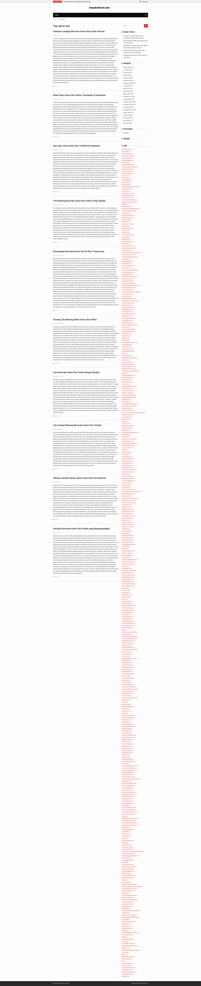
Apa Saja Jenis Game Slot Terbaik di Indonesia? (76, 145)
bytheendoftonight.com (128, 458)
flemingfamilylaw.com (128, 939)
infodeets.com (126, 162)
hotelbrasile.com (126, 259)
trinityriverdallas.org (127, 428)
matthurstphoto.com (127, 906)
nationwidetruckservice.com (129, 658)
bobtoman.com (126, 232)
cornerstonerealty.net (127, 849)
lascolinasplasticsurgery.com (130, 812)
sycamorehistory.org (127, 847)
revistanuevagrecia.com (128, 551)
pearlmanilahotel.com (127, 228)
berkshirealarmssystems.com (130, 342)
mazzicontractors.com (128, 864)
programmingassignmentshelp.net (131, 186)
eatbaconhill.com (126, 184)
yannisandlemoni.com (127, 349)
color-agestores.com (127, 447)
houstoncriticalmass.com (128, 489)
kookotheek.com (126, 243)
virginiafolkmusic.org (127, 415)
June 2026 (126, 72)
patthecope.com (126, 700)
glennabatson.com (127, 507)
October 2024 (127, 107)
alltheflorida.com (126, 908)
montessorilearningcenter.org (130, 899)
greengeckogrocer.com (128, 390)
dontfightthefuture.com (128, 309)
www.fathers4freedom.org (129, 768)
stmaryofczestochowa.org (129, 570)
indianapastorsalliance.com (129, 687)
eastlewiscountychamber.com (130, 498)
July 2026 (126, 70)
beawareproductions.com (129, 562)
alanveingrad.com (126, 614)
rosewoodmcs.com (127, 845)
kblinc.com (125, 353)
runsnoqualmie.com (127, 799)
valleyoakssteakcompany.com (130, 689)
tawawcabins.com (126, 333)
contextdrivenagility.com (128, 564)
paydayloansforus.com (128, 193)
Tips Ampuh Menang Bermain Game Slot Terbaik (77, 425)
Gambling (126, 133)
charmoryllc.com (126, 485)
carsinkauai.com (126, 913)
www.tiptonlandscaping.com (129, 823)
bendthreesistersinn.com (128, 641)
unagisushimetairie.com (128, 215)
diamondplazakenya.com (128, 891)
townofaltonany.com (127, 627)
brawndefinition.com (127, 513)
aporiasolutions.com (127, 720)
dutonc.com (125, 599)
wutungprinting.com (127, 619)
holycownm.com (126, 656)
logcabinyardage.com (127, 739)
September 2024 (128, 110)
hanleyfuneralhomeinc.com (129, 366)
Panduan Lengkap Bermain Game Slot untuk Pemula (79, 31)
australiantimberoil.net (128, 281)
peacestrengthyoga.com (128, 777)
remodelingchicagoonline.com (130, 818)
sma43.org (125, 816)
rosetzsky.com (126, 546)
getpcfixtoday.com (127, 219)
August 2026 (127, 67)
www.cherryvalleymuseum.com (130, 270)
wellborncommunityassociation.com (131, 252)
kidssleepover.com (127, 189)
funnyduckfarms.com (99, 7)
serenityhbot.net (126, 757)
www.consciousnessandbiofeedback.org (133, 851)
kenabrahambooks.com (128, 524)
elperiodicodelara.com (128, 154)
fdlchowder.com (126, 805)
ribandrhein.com (126, 419)
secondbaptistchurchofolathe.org (131, 950)
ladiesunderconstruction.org (129, 276)
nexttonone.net (126, 755)
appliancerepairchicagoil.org (129, 202)
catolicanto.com (126, 423)
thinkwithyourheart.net (128, 322)
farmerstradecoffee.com (128, 737)
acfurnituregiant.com (127, 171)
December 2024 (128, 102)
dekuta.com (125, 838)
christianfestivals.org (127, 608)
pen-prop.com (125, 763)
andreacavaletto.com (127, 441)
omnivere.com (125, 175)
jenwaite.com (125, 930)
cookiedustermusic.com (128, 647)
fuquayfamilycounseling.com (129, 946)
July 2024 (126, 115)
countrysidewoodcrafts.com (129, 200)
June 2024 (126, 118)
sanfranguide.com (126, 483)
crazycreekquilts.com (127, 518)
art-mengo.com (126, 592)
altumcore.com (126, 709)
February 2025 (127, 96)
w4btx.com (125, 373)
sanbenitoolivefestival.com (129, 469)
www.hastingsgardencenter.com (130, 856)
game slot (56, 86)
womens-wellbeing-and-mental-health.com (133, 412)
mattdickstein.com (127, 746)
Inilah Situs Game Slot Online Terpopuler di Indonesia (79, 95)
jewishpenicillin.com (127, 408)
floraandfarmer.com (127, 294)
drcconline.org (125, 676)
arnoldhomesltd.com (127, 311)
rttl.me (123, 961)
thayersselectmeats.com (128, 717)
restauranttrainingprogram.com (130, 404)
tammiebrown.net (126, 597)
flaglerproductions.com (128, 511)
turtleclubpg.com (126, 660)
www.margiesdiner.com (128, 803)
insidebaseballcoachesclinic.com (131, 910)
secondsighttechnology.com (129, 386)
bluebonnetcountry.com (128, 224)
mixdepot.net (125, 842)
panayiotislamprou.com (128, 246)
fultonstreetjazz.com (127, 261)
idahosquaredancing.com (128, 331)
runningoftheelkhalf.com (128, 772)
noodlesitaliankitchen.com (129, 211)
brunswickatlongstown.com (129, 584)
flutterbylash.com (126, 924)
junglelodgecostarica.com (129, 605)
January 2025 (127, 99)
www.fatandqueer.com (128, 788)
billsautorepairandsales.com (129, 895)
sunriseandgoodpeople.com (129, 636)
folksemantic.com (126, 336)
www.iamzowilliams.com (128, 853)
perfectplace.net (126, 430)
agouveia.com (125, 948)
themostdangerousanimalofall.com (131, 491)
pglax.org (124, 630)
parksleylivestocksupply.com (130, 443)
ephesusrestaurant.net (128, 869)
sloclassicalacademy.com (129, 502)
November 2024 (128, 104)
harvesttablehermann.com (129, 287)
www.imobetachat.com (128, 744)
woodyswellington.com (128, 871)
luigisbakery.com (126, 831)
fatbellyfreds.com (126, 873)
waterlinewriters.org (127, 728)
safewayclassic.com (127, 197)
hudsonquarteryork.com (128, 877)
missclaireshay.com (127, 149)
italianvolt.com (126, 340)
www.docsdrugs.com (127, 801)
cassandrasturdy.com (127, 467)
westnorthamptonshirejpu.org (130, 257)
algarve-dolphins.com (127, 612)
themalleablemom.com (128, 577)
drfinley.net (125, 937)
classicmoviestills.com (128, 472)
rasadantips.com (126, 178)
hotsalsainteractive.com (128, 164)
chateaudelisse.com (127, 250)
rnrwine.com (125, 941)
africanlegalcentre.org (128, 537)
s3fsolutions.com (126, 296)
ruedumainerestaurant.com (129, 544)
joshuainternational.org (128, 759)
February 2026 (127, 78)
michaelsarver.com (127, 388)
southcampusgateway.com (129, 248)
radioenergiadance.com (128, 241)
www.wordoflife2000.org (128, 329)
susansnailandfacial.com (128, 761)
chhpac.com (125, 954)
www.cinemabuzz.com (128, 840)
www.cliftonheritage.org (128, 814)
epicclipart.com (126, 226)
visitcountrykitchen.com (128, 610)
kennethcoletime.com (127, 579)
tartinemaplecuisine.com (128, 586)
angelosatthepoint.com (128, 684)
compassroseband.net (128, 706)
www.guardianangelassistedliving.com (132, 886)
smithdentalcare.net (127, 970)
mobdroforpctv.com (127, 465)
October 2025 (127, 86)
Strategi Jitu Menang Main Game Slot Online (75, 319)
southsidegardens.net (128, 860)
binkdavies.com (126, 520)
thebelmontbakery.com (128, 195)
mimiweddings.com (127, 965)
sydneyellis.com (126, 399)
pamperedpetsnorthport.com (129, 358)
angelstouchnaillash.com (128, 375)
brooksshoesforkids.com (129, 715)
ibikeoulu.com (125, 566)
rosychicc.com (126, 454)
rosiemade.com (126, 360)
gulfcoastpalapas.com (128, 724)
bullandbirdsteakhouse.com (129, 809)
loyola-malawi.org (126, 452)
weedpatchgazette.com (128, 351)
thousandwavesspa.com (128, 667)
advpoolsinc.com (126, 682)
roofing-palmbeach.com (128, 307)
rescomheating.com (127, 963)
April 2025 (126, 91)
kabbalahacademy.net (127, 377)
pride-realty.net (126, 919)
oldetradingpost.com (127, 274)
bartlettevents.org (126, 263)
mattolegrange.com (127, 603)
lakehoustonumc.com (127, 750)
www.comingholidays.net (128, 480)
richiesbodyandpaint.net (128, 156)
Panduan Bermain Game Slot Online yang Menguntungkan (81, 528)
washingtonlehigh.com (128, 829)
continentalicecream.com (128, 516)
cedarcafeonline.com (127, 169)
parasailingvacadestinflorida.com (131, 917)
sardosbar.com (126, 338)
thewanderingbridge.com (128, 575)
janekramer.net (126, 588)
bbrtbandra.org (126, 222)
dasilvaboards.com (127, 505)
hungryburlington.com (127, 581)
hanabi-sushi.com (126, 834)
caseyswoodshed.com (128, 691)
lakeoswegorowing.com (128, 943)
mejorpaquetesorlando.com (129, 369)
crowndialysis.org (126, 401)
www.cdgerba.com (127, 882)
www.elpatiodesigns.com (129, 875)
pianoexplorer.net (126, 858)
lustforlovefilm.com (127, 531)
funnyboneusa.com (127, 645)
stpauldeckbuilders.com (128, 794)
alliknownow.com (126, 496)
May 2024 (126, 120)
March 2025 (127, 94)
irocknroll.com (125, 327)
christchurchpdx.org (127, 522)
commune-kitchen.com (128, 526)
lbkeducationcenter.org (128, 426)
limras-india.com (126, 151)
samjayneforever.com (127, 904)
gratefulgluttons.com (127, 463)
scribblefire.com (126, 434)
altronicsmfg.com (126, 182)
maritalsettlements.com (128, 621)
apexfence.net (125, 976)
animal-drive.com (126, 711)
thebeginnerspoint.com (128, 478)
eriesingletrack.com (127, 355)
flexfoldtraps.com (126, 781)
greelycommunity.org (127, 542)
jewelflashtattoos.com (128, 217)
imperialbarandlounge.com (129, 318)
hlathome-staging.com (128, 393)
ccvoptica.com (126, 827)
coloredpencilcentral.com (128, 314)
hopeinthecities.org (127, 461)
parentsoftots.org (126, 733)
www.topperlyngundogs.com (129, 770)
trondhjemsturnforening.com (129, 888)
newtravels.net (126, 191)
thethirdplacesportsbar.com (129, 867)
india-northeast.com (127, 305)
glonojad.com (125, 548)
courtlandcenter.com (127, 669)
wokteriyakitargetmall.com (129, 395)
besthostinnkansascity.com (129, 967)
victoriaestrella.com (127, 665)
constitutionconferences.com (130, 698)
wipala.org (124, 450)
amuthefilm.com (126, 529)
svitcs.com (125, 702)
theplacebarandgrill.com (128, 678)
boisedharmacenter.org (128, 445)
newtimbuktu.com (126, 180)
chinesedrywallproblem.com (129, 638)
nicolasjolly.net (126, 533)
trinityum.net (125, 862)
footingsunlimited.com (128, 796)
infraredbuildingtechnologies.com (131, 285)
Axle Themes (144, 983)
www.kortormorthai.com (128, 785)
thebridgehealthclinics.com (129, 726)
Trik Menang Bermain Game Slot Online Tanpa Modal (79, 200)
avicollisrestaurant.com (128, 673)
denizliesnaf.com (126, 695)
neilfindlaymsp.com (127, 671)
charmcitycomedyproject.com (130, 559)
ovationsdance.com (127, 417)
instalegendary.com (127, 206)
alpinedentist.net (126, 239)
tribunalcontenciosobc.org (129, 500)
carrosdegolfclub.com (128, 290)
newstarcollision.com (127, 382)
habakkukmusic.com (127, 752)
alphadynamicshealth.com (129, 921)
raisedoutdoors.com (127, 320)
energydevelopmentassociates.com (131, 292)
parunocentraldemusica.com (129, 884)
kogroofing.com (126, 237)
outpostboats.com (127, 456)
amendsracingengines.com (129, 783)
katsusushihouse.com (128, 540)
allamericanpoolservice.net (129, 406)
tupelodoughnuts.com (127, 362)
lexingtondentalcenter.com (129, 397)
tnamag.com (125, 713)
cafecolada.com (126, 474)
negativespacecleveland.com (130, 632)
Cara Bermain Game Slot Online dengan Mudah (76, 372)
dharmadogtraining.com (128, 956)
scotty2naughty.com (127, 555)
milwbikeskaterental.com (128, 623)
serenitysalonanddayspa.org (129, 167)
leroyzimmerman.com (127, 935)
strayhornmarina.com (127, 509)
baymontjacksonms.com (128, 625)
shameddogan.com (127, 731)
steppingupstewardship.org (129, 825)
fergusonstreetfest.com (128, 902)
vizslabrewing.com (127, 344)
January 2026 (127, 80)
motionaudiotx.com (127, 959)
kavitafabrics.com (126, 652)
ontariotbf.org (125, 204)
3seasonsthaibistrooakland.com (130, 432)
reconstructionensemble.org (129, 649)
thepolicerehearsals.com (128, 494)
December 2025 (128, 83)
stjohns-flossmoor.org (128, 643)
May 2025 (126, 88)
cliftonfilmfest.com (127, 316)
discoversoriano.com (127, 476)
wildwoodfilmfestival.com (129, 254)
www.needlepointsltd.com (129, 807)
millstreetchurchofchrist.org (129, 915)
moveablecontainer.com (128, 265)
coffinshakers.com (127, 568)
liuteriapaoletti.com (127, 634)
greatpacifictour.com (127, 662)
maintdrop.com (126, 230)
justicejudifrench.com (127, 573)
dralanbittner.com (126, 347)
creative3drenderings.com (129, 735)
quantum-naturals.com (128, 897)
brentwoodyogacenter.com (129, 820)
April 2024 (126, 123)
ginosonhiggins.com (127, 616)
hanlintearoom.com (127, 926)
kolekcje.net (125, 421)
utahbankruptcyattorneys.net (129, 325)
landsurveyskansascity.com (129, 792)
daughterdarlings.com (127, 160)
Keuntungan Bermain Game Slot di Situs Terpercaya (78, 251)
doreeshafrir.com (126, 557)
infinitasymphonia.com (128, 535)
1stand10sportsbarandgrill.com (130, 371)
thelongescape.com (127, 601)
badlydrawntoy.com (127, 748)
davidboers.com (126, 741)
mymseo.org (125, 952)
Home (56, 15)
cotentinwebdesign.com (128, 272)
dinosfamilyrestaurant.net (129, 283)
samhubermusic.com (127, 974)
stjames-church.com (127, 553)
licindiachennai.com (127, 158)
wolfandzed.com (126, 836)
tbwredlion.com (126, 893)
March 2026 (127, 75)
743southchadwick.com (128, 303)
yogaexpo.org (125, 437)
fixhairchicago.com (127, 693)
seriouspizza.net (126, 704)
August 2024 (127, 112)
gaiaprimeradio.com (127, 594)
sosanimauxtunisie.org (128, 235)
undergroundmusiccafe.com (129, 972)
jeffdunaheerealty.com (128, 774)
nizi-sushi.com (126, 590)
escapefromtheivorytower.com (130, 301)
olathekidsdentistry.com (128, 364)
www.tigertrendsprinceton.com (130, 766)
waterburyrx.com (126, 680)
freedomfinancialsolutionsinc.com (131, 779)
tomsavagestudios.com (128, 410)
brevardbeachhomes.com (129, 298)
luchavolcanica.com (127, 654)
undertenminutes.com (127, 173)
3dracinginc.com (126, 487)
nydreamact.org (126, 213)
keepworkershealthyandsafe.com (131, 208)
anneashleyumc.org (127, 790)
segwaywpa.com (126, 722)
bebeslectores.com (127, 279)
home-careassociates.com (129, 439)
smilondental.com (126, 379)
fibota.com (124, 880)
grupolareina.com (126, 268)
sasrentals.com (126, 384)
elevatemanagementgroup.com (130, 932)
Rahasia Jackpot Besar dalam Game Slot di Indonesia (79, 478)
